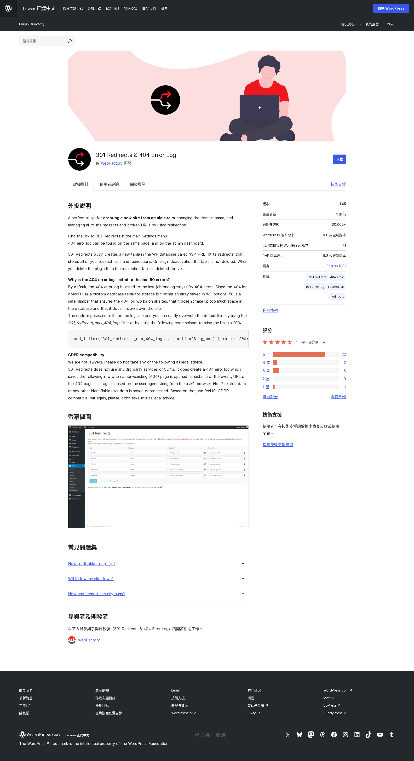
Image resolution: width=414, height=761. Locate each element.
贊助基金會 (257, 705)
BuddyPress (335, 713)
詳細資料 (80, 184)
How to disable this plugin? (91, 563)
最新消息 (26, 698)
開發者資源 (179, 705)
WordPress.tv (184, 713)
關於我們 (26, 690)
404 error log (314, 286)
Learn (175, 690)
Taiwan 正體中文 (77, 735)
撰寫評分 (270, 396)
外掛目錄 (102, 705)
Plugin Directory (32, 24)
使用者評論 (109, 184)
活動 (250, 698)
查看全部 (338, 396)
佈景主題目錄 (105, 698)
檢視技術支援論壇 (278, 444)
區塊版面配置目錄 (108, 713)
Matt (329, 698)
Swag (253, 713)
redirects (337, 296)
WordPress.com (337, 690)
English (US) (336, 266)
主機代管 (26, 705)
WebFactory (112, 163)
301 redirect (317, 277)
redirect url (336, 286)
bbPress (332, 705)
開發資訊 (137, 184)
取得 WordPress (391, 8)
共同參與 (254, 690)
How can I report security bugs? (96, 594)
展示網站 (102, 690)
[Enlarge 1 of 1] (242, 431)
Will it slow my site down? (91, 579)
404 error (337, 277)
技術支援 (338, 184)
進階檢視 (270, 310)
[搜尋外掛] (70, 41)
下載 (339, 159)
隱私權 (24, 713)
